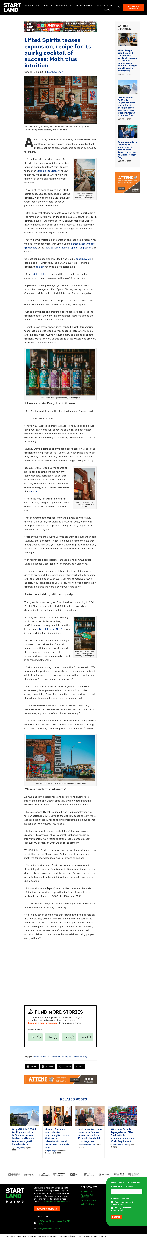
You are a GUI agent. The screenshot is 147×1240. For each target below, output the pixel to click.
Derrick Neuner (39, 1057)
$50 (84, 1037)
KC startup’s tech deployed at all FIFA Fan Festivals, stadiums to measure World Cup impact (122, 1135)
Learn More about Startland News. (55, 1201)
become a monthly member (43, 1023)
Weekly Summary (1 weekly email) (121, 1209)
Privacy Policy (76, 1236)
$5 (33, 1037)
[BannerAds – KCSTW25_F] (60, 26)
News (28, 5)
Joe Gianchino (53, 1057)
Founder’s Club (87, 1191)
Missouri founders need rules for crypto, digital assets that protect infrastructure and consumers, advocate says (57, 1138)
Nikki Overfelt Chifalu (121, 1145)
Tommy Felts (19, 1148)
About (108, 10)
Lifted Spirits (66, 1057)
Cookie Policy (87, 1236)
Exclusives (43, 5)
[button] (32, 5)
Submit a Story (104, 5)
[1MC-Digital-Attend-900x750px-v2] (127, 173)
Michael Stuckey (80, 1057)
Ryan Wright (52, 1151)
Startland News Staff (87, 1145)
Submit (116, 1217)
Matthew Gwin (55, 72)
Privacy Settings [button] (64, 1236)
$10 (50, 1037)
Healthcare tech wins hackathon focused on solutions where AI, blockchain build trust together (90, 1135)
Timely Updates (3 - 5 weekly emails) (122, 1203)
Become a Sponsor (89, 1200)
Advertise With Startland (87, 1196)
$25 (67, 1037)
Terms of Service (100, 1236)
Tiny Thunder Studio (50, 1236)
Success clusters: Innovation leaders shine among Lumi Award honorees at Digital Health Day (127, 150)
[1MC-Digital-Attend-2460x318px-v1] (60, 1079)
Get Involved (82, 5)
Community (62, 5)
